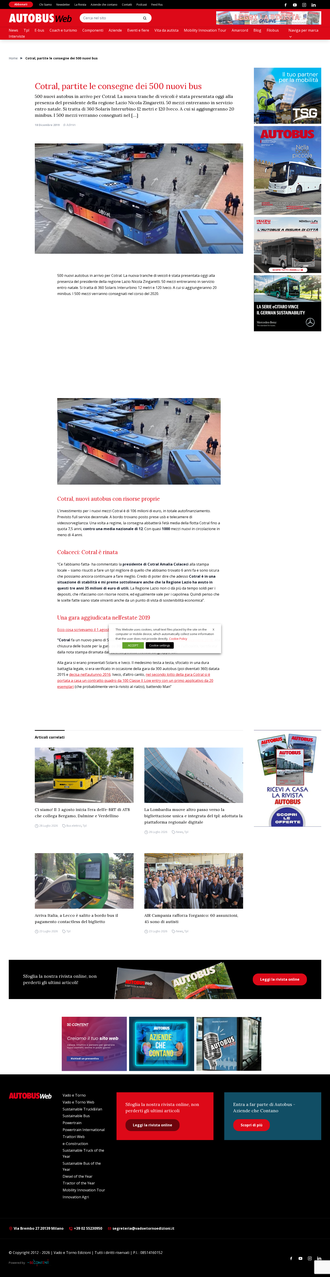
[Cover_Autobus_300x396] (287, 170)
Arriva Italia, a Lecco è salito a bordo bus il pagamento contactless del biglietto (76, 918)
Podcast (141, 5)
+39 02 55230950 (87, 1228)
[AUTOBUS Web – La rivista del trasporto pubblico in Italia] (40, 18)
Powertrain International (84, 1129)
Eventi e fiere (138, 30)
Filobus (273, 30)
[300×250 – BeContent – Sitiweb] (94, 1044)
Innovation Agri (76, 1197)
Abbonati (20, 4)
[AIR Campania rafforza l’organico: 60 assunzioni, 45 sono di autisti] (193, 881)
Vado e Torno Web (78, 1102)
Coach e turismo (63, 30)
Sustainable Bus (76, 1115)
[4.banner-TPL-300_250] (287, 245)
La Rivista (80, 5)
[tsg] (287, 96)
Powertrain (72, 1122)
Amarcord (240, 30)
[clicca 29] (268, 18)
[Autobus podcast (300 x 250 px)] (229, 1044)
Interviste (17, 36)
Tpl (26, 30)
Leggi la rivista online (279, 979)
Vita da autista (166, 30)
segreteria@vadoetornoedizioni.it (143, 1228)
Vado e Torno (74, 1095)
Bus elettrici (73, 826)
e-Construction (75, 1143)
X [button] (213, 629)
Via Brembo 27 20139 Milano (38, 1228)
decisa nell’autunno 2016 (90, 674)
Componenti (92, 30)
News (13, 30)
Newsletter (63, 5)
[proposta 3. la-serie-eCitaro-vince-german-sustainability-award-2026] (287, 303)
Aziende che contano (104, 5)
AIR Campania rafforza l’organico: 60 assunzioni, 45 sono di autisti (191, 918)
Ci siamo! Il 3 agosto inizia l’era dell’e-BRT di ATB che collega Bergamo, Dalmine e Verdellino (82, 812)
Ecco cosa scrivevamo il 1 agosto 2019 (88, 629)
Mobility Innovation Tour (205, 30)
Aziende (115, 30)
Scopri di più (251, 1125)
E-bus (39, 30)
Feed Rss (157, 5)
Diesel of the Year (77, 1176)
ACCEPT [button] (133, 645)
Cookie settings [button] (159, 645)
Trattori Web (74, 1136)
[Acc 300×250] (161, 1044)
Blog (257, 30)
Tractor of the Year (79, 1183)
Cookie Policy (178, 639)
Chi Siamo (45, 5)
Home (13, 58)
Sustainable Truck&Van (82, 1109)
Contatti (127, 5)
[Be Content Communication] (39, 1262)
